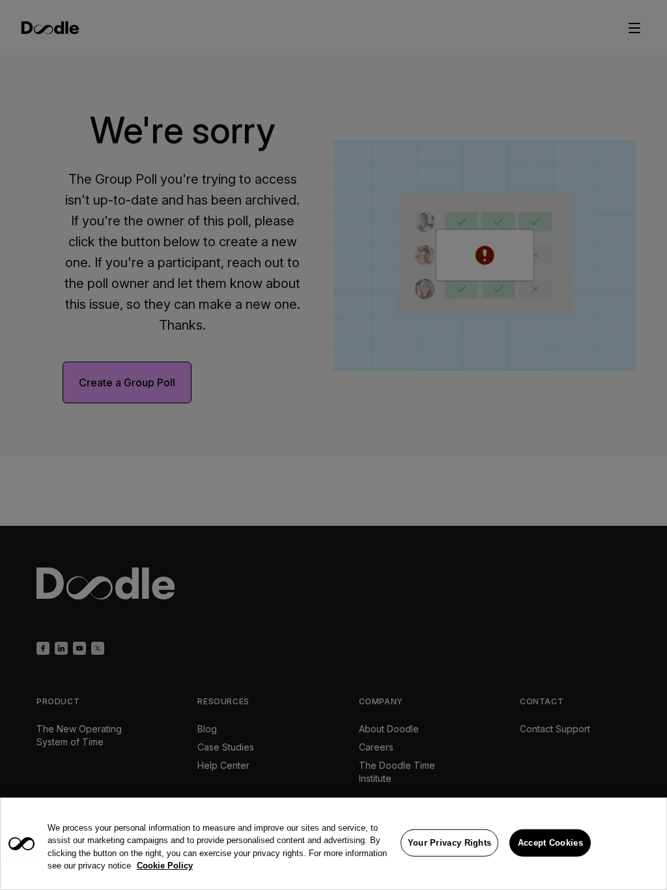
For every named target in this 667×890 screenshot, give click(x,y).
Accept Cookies (550, 843)
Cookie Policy (165, 865)
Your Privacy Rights (450, 843)
